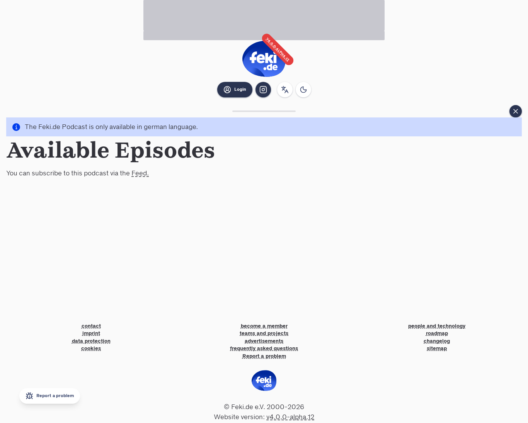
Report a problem (264, 356)
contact (91, 326)
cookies (91, 348)
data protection (91, 341)
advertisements (264, 341)
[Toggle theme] (303, 89)
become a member (264, 326)
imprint (91, 333)
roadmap (437, 333)
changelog (437, 341)
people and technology (436, 326)
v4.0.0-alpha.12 (277, 49)
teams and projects (264, 333)
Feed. (140, 173)
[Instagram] (263, 89)
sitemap (437, 348)
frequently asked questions (264, 348)
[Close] (515, 111)
